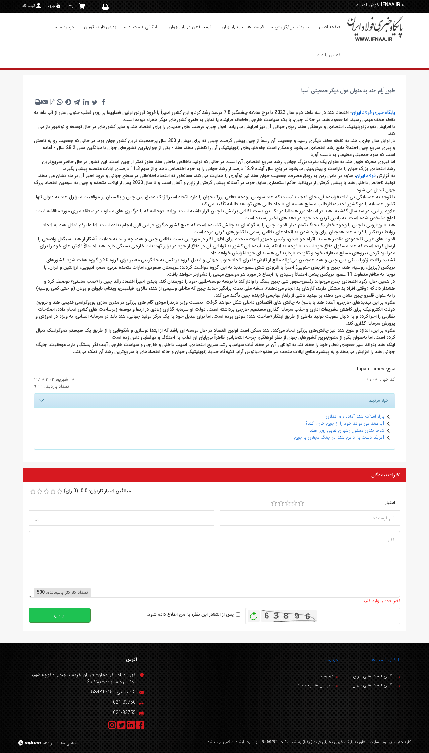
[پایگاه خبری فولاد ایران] (375, 28)
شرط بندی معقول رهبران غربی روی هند (347, 430)
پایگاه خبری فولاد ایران (373, 112)
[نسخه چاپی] (105, 7)
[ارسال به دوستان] (45, 102)
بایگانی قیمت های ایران (374, 676)
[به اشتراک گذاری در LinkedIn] (86, 102)
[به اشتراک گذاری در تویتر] (94, 102)
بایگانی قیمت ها (386, 659)
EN (71, 7)
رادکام (47, 743)
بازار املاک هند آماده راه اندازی (355, 416)
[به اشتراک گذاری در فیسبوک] (103, 102)
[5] (301, 503)
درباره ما (330, 659)
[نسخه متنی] (38, 102)
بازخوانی (254, 614)
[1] (274, 503)
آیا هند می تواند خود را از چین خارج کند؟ (345, 423)
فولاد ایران (366, 175)
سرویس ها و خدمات (315, 685)
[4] (294, 503)
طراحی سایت (66, 743)
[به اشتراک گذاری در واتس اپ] (60, 102)
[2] (281, 503)
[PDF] (52, 102)
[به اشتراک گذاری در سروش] (68, 102)
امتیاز (390, 502)
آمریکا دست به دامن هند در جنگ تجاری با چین (339, 437)
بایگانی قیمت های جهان (374, 685)
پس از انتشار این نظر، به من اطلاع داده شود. (190, 614)
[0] (33, 491)
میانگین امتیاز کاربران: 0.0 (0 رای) (97, 491)
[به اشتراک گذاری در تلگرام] (77, 102)
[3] (288, 503)
